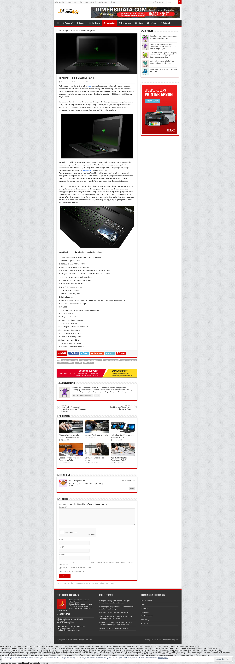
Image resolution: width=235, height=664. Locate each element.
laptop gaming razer (66, 363)
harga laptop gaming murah (91, 360)
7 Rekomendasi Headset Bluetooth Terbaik (113, 613)
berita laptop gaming (69, 360)
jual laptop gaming (111, 360)
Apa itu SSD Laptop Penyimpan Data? (119, 459)
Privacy (112, 2)
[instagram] (165, 2)
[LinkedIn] (163, 2)
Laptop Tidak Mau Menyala (96, 435)
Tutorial (166, 23)
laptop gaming (87, 170)
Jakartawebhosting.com (170, 640)
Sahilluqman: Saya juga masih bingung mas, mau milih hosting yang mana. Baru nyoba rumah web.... (163, 55)
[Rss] (153, 2)
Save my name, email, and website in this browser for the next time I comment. (96, 563)
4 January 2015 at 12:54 (128, 480)
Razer (89, 86)
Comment (63, 507)
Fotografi (69, 23)
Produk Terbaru (146, 601)
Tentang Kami (71, 2)
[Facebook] (155, 2)
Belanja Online (59, 2)
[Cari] (180, 2)
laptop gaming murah (128, 360)
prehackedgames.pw (77, 481)
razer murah (89, 363)
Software (154, 23)
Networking (126, 23)
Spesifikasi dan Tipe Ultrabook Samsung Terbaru (121, 407)
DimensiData (65, 82)
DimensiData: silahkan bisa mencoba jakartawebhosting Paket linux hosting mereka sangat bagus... (163, 46)
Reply (132, 488)
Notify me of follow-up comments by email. (76, 568)
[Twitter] (158, 2)
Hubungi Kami (83, 2)
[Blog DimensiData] (67, 11)
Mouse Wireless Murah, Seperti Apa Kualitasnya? (69, 436)
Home (58, 22)
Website (62, 555)
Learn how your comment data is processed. (99, 583)
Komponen (145, 612)
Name (61, 539)
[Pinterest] (160, 2)
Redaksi (93, 2)
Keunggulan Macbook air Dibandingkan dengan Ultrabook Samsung (73, 408)
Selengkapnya (163, 658)
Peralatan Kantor (147, 616)
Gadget (82, 23)
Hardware (96, 23)
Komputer (110, 23)
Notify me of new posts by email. (72, 571)
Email (61, 547)
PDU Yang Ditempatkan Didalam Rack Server (114, 628)
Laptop (143, 604)
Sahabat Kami (102, 2)
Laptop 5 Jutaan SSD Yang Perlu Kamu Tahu (70, 459)
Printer (140, 23)
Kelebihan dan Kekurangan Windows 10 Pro (122, 436)
